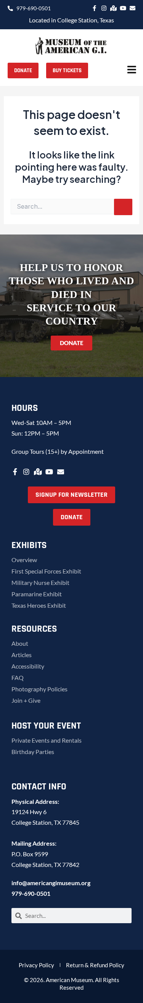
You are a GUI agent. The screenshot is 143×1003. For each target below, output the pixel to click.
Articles (21, 654)
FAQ (17, 677)
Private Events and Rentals (46, 740)
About (19, 643)
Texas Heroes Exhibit (38, 605)
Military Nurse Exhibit (40, 582)
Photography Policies (39, 688)
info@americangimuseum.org (50, 882)
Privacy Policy (36, 965)
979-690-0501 (30, 893)
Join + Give (25, 700)
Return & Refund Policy (95, 965)
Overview (24, 559)
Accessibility (27, 666)
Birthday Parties (32, 751)
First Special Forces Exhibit (46, 571)
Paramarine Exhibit (36, 593)
